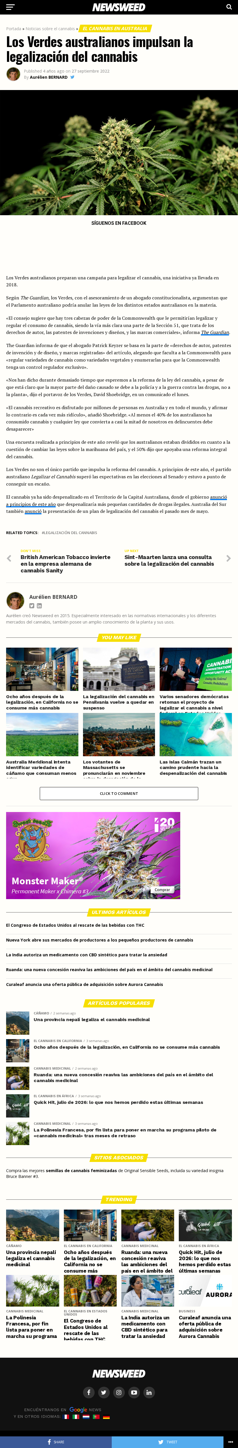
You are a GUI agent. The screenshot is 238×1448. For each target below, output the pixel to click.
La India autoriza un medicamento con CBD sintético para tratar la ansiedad (86, 954)
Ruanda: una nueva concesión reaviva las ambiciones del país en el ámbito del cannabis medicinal (109, 969)
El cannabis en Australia (115, 28)
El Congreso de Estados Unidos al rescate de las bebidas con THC (75, 925)
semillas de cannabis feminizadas (81, 1170)
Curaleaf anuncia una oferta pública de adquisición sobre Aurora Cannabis (84, 984)
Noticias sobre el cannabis (50, 28)
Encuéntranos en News (62, 1409)
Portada (13, 28)
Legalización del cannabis (70, 533)
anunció (33, 511)
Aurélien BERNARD (49, 77)
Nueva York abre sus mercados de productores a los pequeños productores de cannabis (99, 940)
